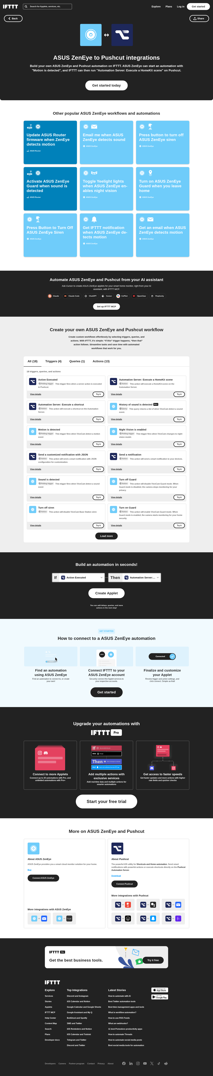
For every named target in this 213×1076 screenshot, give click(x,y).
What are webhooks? (118, 1023)
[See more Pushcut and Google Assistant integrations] (148, 905)
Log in (180, 6)
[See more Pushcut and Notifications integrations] (148, 918)
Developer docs (52, 1040)
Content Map (51, 1023)
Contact (91, 1064)
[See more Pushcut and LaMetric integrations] (123, 918)
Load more (106, 536)
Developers (50, 1064)
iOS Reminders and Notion (79, 1029)
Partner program (76, 1064)
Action (125, 384)
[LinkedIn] (131, 1064)
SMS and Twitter (74, 1023)
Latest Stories (117, 990)
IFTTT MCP (50, 1012)
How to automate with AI (119, 996)
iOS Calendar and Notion (78, 1001)
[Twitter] (152, 1064)
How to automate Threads (120, 1034)
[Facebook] (124, 1064)
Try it (98, 394)
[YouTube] (145, 1064)
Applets (48, 1007)
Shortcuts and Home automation (152, 864)
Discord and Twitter (76, 1045)
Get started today (106, 85)
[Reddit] (166, 1064)
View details (35, 394)
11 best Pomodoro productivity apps (125, 1029)
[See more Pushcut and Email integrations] (173, 905)
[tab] (32, 361)
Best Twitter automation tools (121, 1001)
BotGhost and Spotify (77, 1018)
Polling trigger (47, 384)
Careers (62, 1064)
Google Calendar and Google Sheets (84, 1007)
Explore (156, 6)
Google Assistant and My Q (79, 1012)
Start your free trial (106, 801)
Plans (169, 6)
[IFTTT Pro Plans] (155, 404)
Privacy (101, 1064)
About (110, 1064)
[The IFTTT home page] (10, 6)
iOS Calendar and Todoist (79, 1034)
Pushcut (112, 57)
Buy (29, 870)
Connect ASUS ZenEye (43, 878)
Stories (48, 1001)
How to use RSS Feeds (119, 1018)
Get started (198, 6)
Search (48, 1029)
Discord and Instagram (77, 996)
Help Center (50, 1018)
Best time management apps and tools (126, 1007)
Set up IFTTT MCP (106, 306)
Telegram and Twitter (76, 1040)
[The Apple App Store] (159, 990)
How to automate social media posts (125, 1040)
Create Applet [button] (106, 593)
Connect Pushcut (124, 884)
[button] (106, 692)
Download (116, 876)
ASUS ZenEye (72, 57)
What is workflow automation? (122, 1012)
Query (124, 409)
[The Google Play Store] (159, 997)
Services (49, 996)
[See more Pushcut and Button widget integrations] (123, 905)
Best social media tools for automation (126, 1045)
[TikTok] (159, 1064)
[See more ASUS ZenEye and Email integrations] (39, 918)
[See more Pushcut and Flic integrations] (173, 918)
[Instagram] (138, 1064)
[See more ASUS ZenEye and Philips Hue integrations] (64, 918)
